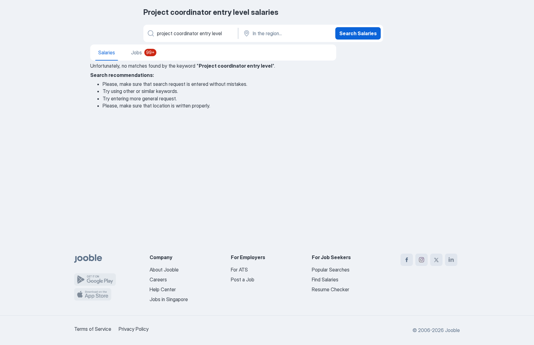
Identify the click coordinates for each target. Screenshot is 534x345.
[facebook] (406, 260)
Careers (158, 279)
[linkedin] (451, 260)
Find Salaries (325, 279)
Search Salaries (358, 33)
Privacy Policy (134, 329)
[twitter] (436, 260)
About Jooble (164, 270)
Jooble (452, 330)
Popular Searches (331, 270)
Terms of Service (92, 329)
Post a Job (242, 279)
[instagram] (421, 260)
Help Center (163, 289)
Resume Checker (330, 289)
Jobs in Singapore (169, 299)
